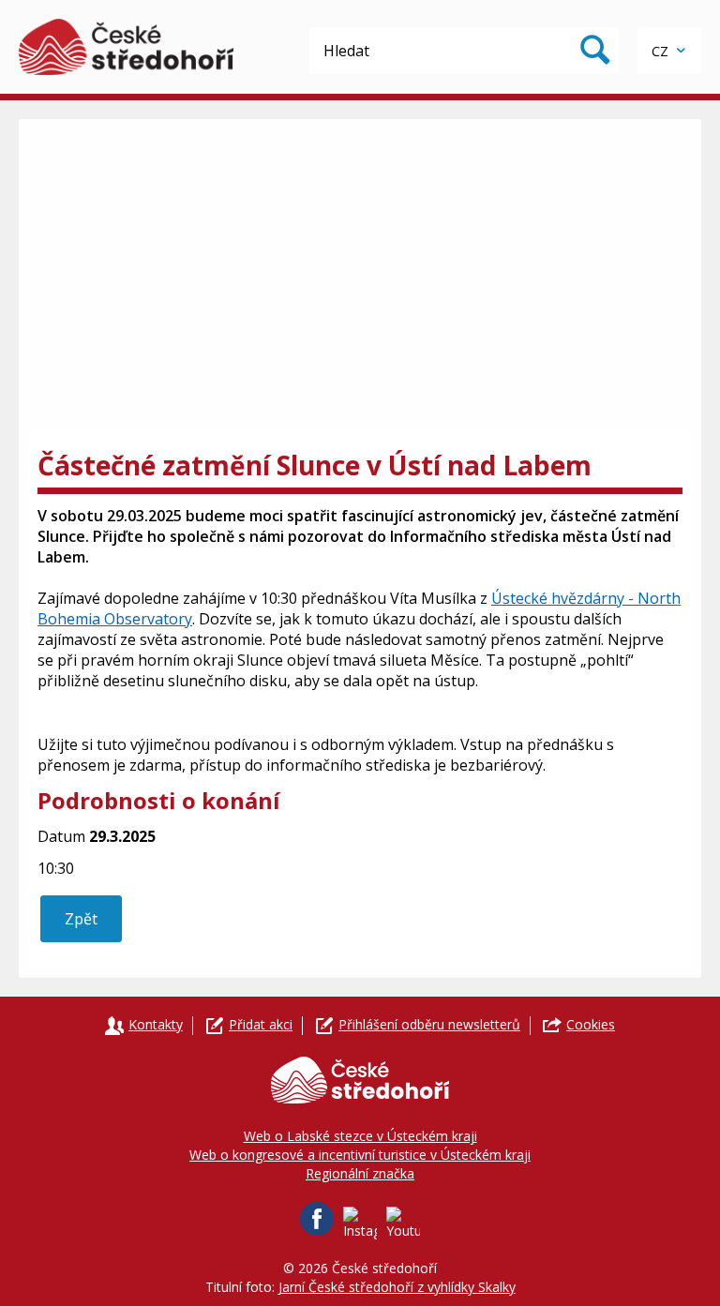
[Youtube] (403, 1223)
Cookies (590, 1024)
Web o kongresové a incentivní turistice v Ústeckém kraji (360, 1154)
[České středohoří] (126, 47)
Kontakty (155, 1024)
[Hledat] (595, 50)
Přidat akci (260, 1024)
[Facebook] (317, 1219)
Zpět (81, 918)
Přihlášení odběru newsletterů (429, 1024)
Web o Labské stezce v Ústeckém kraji (360, 1136)
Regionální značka (360, 1173)
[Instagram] (360, 1223)
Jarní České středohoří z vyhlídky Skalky (397, 1287)
